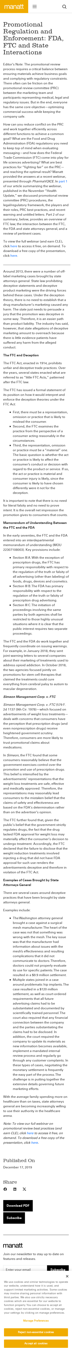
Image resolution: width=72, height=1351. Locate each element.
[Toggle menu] (34, 6)
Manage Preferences (36, 1320)
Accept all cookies (35, 1343)
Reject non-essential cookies (36, 1332)
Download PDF (18, 1206)
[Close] (67, 1276)
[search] (64, 6)
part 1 (63, 181)
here (13, 246)
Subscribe (14, 1218)
